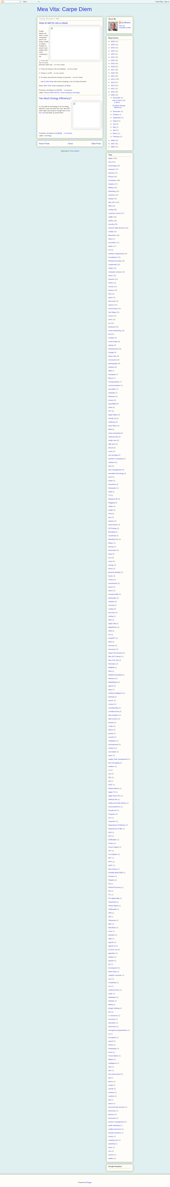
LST (109, 851)
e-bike (110, 726)
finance (111, 290)
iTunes (110, 580)
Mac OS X (112, 202)
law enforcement (114, 1074)
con (109, 986)
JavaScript (112, 536)
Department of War (115, 829)
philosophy (112, 598)
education (112, 1023)
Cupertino (112, 821)
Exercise (111, 645)
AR (109, 781)
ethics (110, 276)
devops (111, 722)
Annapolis (112, 374)
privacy (111, 400)
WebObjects (112, 682)
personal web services (116, 1107)
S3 (109, 884)
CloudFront (112, 810)
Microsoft (111, 301)
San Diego (112, 312)
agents (110, 686)
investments (112, 583)
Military (111, 187)
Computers (112, 180)
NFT (110, 858)
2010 (113, 92)
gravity (110, 733)
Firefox (110, 843)
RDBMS (111, 667)
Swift (110, 492)
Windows (111, 396)
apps (110, 689)
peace (110, 1103)
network (111, 1092)
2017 (113, 70)
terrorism (111, 612)
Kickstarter (112, 488)
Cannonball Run (114, 807)
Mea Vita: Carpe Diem (64, 9)
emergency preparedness (117, 1030)
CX (109, 634)
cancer (110, 700)
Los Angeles (112, 854)
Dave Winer (112, 426)
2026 (113, 41)
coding (110, 209)
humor (110, 316)
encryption (112, 1037)
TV (109, 495)
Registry (111, 880)
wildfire (110, 1158)
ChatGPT (111, 638)
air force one (113, 949)
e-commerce (113, 1015)
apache (111, 961)
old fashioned (113, 744)
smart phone (113, 525)
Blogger (89, 1182)
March (115, 133)
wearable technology (116, 473)
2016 (113, 73)
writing (110, 616)
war (109, 774)
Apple (110, 158)
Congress (111, 814)
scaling (110, 609)
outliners (111, 748)
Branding (111, 532)
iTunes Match (113, 1056)
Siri (109, 891)
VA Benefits (112, 909)
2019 (113, 63)
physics (111, 521)
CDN (110, 631)
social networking (114, 330)
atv (109, 964)
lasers (110, 590)
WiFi (110, 924)
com (109, 979)
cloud (110, 561)
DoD (110, 832)
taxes (110, 1147)
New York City (113, 660)
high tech (111, 444)
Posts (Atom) (74, 151)
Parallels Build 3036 (115, 873)
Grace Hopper (113, 847)
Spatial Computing (115, 675)
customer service (114, 213)
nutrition (111, 1096)
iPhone (110, 177)
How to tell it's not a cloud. (53, 23)
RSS (110, 671)
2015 (113, 76)
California (111, 422)
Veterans (111, 678)
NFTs (110, 862)
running (111, 605)
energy (110, 565)
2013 (113, 82)
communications (114, 385)
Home (70, 144)
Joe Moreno (126, 23)
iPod (110, 514)
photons (111, 1114)
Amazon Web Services (52, 92)
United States (113, 906)
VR (109, 917)
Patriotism (112, 664)
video (110, 407)
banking (111, 697)
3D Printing (112, 528)
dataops (111, 1001)
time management (115, 470)
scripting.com (113, 1140)
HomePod (112, 484)
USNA (110, 268)
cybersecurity (113, 437)
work (110, 477)
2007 (113, 144)
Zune (110, 931)
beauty (110, 547)
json (109, 1070)
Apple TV (111, 792)
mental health (113, 594)
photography (113, 363)
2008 (113, 140)
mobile (110, 231)
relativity (111, 601)
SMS (110, 429)
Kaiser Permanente (115, 653)
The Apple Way (113, 898)
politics (110, 221)
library (110, 1081)
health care (112, 440)
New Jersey (112, 869)
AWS (110, 371)
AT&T (110, 785)
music (110, 451)
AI (109, 250)
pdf (109, 1100)
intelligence (112, 1063)
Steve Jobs (112, 356)
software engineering (116, 253)
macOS (111, 737)
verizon (111, 1155)
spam (110, 755)
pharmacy (112, 1111)
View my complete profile (125, 26)
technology (76, 92)
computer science (114, 272)
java (109, 517)
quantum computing (115, 459)
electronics (112, 1026)
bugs (110, 554)
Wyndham (112, 927)
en (109, 1034)
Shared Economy (114, 887)
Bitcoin (110, 378)
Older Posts (96, 144)
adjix (110, 939)
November (117, 111)
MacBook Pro (113, 539)
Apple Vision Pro (114, 796)
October (116, 114)
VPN (110, 913)
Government (112, 308)
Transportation (113, 382)
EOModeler (112, 840)
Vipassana (112, 920)
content (111, 704)
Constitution (112, 257)
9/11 (109, 777)
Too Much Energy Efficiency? (55, 98)
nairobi (110, 1089)
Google (111, 352)
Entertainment (113, 349)
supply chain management (118, 759)
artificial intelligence (115, 693)
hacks (110, 576)
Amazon (111, 279)
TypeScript (112, 902)
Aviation (111, 184)
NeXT (110, 865)
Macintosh (112, 235)
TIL (109, 895)
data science (113, 719)
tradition (111, 766)
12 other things (49, 81)
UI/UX (110, 283)
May (114, 127)
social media (112, 341)
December (117, 98)
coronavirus (112, 360)
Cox (109, 818)
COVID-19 (112, 418)
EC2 (109, 836)
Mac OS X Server (114, 656)
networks (111, 195)
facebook (111, 327)
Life (109, 162)
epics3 (110, 1041)
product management (116, 1122)
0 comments (68, 133)
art (109, 323)
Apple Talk (112, 623)
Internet (111, 173)
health (110, 510)
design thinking (113, 1008)
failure (110, 730)
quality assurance (114, 1129)
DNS (110, 642)
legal (110, 297)
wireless (111, 367)
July (114, 124)
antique (111, 957)
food (110, 334)
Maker (110, 543)
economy (111, 1019)
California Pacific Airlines (117, 803)
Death (110, 481)
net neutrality (113, 455)
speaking (111, 1144)
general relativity (114, 572)
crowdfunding (113, 708)
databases (112, 997)
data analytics (113, 715)
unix (109, 1151)
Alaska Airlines (113, 788)
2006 (113, 147)
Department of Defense (116, 825)
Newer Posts (44, 144)
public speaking (114, 1125)
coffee (110, 506)
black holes (112, 971)
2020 (113, 60)
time (109, 466)
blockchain (112, 550)
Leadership (112, 264)
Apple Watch (112, 415)
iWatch (110, 1059)
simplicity (111, 393)
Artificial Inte (112, 799)
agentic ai (111, 946)
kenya (110, 587)
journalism (112, 389)
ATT (109, 411)
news (110, 319)
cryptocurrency (113, 990)
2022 (113, 54)
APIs (110, 620)
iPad (110, 239)
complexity (112, 982)
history (110, 1045)
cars (109, 558)
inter (110, 1067)
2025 (113, 45)
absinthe (111, 935)
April (115, 130)
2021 (113, 57)
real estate (112, 752)
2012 (113, 85)
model (110, 1085)
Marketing (112, 191)
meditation (112, 741)
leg (109, 1078)
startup (110, 345)
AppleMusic (112, 627)
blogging (111, 503)
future (110, 568)
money (110, 286)
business (111, 169)
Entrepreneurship (114, 261)
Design (110, 199)
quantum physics (114, 1133)
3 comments (68, 90)
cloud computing (65, 92)
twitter (110, 246)
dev (109, 1012)
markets (111, 338)
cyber (110, 993)
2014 (113, 79)
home (110, 1052)
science (111, 305)
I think (49, 86)
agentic (111, 942)
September (117, 118)
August (115, 121)
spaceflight (112, 404)
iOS (109, 294)
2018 (113, 67)
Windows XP (112, 499)
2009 (113, 95)
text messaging (113, 763)
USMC (110, 217)
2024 (113, 48)
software (111, 462)
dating (110, 1004)
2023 (113, 51)
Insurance (112, 649)
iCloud (110, 448)
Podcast (111, 876)
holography (112, 1048)
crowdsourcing (113, 711)
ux (109, 770)
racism (110, 1136)
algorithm (111, 953)
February (116, 136)
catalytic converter (115, 975)
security (111, 224)
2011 (113, 89)
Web (110, 206)
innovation (112, 242)
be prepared (112, 968)
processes (112, 1118)
